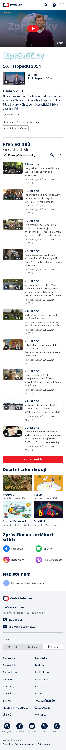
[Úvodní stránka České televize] (17, 598)
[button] (33, 28)
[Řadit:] (60, 155)
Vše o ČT (8, 714)
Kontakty (40, 714)
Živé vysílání (10, 665)
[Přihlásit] (54, 5)
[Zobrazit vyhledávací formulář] (46, 5)
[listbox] (33, 647)
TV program (10, 658)
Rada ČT (39, 686)
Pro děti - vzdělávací (28, 121)
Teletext (8, 679)
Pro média (40, 658)
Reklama (39, 665)
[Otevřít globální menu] (62, 5)
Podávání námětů (45, 700)
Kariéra (38, 693)
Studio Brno (41, 672)
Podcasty (8, 686)
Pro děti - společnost (15, 128)
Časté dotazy (42, 707)
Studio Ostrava (43, 679)
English (6, 744)
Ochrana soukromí (24, 744)
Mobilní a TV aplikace (15, 707)
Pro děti (8, 121)
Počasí (7, 693)
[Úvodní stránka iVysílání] (13, 5)
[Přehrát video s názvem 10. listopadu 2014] (33, 28)
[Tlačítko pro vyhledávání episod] (52, 155)
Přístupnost (44, 744)
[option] (13, 646)
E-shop (7, 700)
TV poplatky (10, 672)
